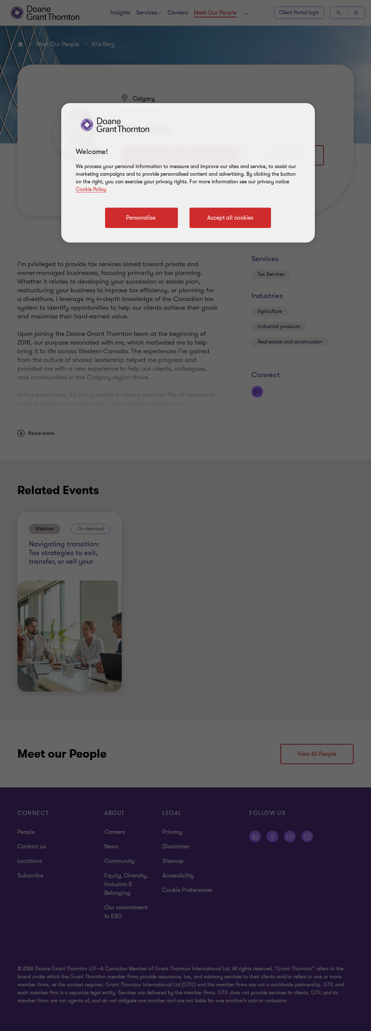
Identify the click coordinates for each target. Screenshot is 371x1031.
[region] (188, 173)
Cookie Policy (91, 189)
